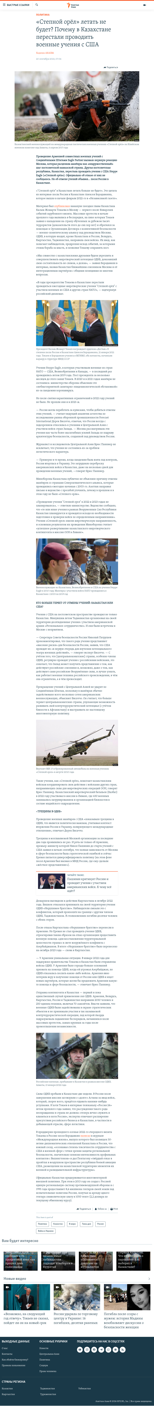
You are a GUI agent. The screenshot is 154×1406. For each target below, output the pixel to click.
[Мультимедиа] (144, 5)
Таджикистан (47, 1389)
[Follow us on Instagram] (87, 1349)
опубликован (62, 206)
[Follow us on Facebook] (94, 1349)
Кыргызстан (8, 1394)
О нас (5, 1348)
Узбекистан (84, 1389)
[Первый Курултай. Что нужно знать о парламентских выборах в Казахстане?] (133, 1261)
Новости (43, 1348)
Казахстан (7, 1389)
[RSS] (122, 1349)
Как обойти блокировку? (15, 1360)
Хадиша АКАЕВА (45, 53)
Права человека (47, 1371)
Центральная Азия (49, 1354)
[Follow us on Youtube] (80, 1349)
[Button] (111, 67)
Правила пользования (13, 1365)
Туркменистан (48, 1394)
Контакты (7, 1354)
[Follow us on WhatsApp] (108, 1349)
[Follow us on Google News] (115, 1349)
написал (85, 1136)
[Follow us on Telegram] (101, 1349)
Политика (42, 15)
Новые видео (15, 1279)
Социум (43, 1365)
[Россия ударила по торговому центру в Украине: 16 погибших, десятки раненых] (77, 1297)
